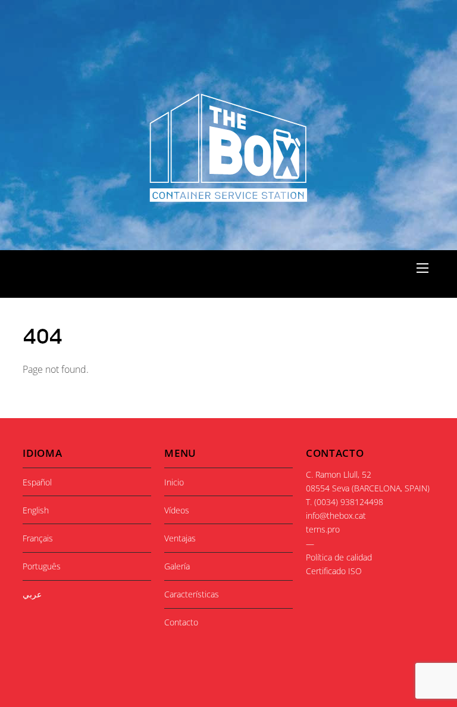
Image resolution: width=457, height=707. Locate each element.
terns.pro (323, 529)
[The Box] (227, 195)
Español (37, 482)
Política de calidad (339, 557)
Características (191, 594)
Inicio (174, 482)
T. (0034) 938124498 (344, 501)
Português (42, 566)
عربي (32, 594)
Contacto (181, 622)
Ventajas (180, 538)
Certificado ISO (334, 571)
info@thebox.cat (336, 515)
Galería (177, 566)
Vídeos (176, 510)
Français (38, 538)
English (36, 510)
